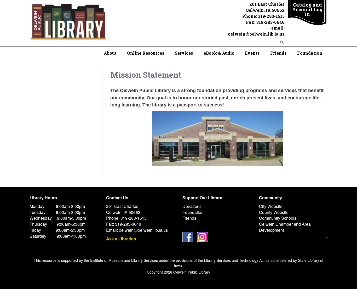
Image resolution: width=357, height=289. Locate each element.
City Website (271, 206)
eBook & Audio (219, 53)
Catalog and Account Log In (307, 9)
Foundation (309, 53)
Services (184, 53)
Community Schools (277, 218)
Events (252, 53)
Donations (191, 206)
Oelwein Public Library (191, 272)
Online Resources (145, 53)
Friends (278, 53)
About (110, 53)
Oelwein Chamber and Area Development (285, 227)
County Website (274, 212)
